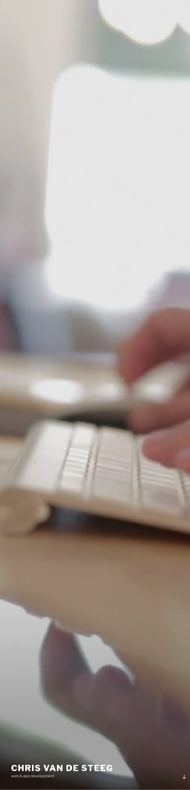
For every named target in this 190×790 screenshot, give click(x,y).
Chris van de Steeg (62, 768)
